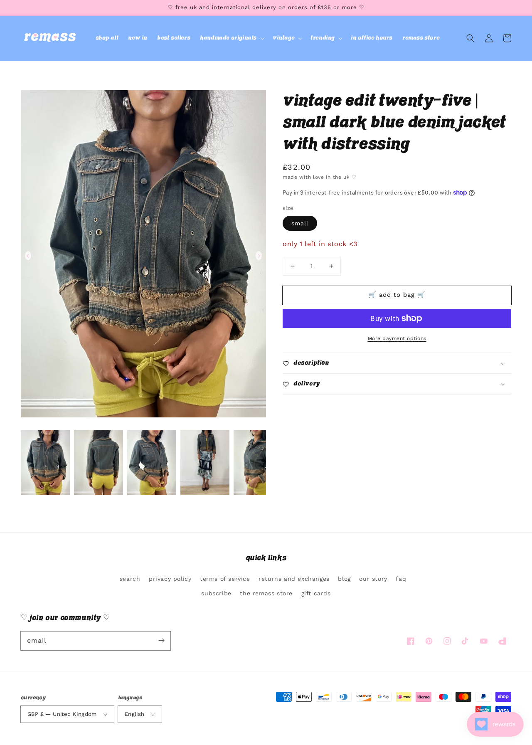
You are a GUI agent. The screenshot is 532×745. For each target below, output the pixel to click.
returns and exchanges (294, 578)
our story (373, 578)
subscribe (216, 593)
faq (401, 578)
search (130, 578)
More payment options (397, 338)
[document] (143, 255)
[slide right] (259, 255)
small (299, 223)
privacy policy (170, 578)
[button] (231, 38)
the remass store (266, 593)
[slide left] (28, 255)
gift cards (316, 593)
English (135, 714)
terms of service (225, 578)
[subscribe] (161, 641)
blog (344, 578)
